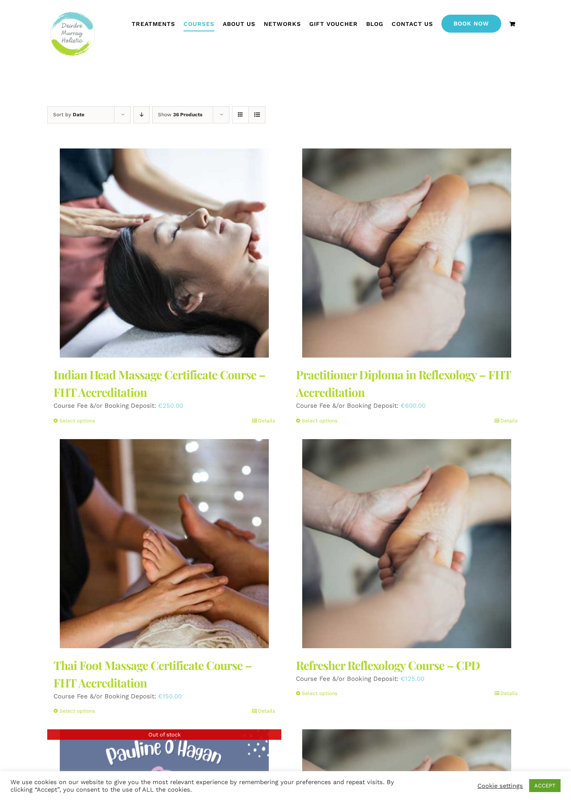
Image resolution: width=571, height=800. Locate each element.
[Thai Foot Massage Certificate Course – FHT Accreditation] (164, 543)
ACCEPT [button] (545, 785)
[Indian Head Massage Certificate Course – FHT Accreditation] (164, 253)
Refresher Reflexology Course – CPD (388, 665)
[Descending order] (141, 114)
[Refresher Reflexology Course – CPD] (407, 543)
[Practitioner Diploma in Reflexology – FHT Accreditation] (407, 253)
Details (266, 421)
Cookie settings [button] (500, 786)
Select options (77, 421)
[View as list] (257, 115)
